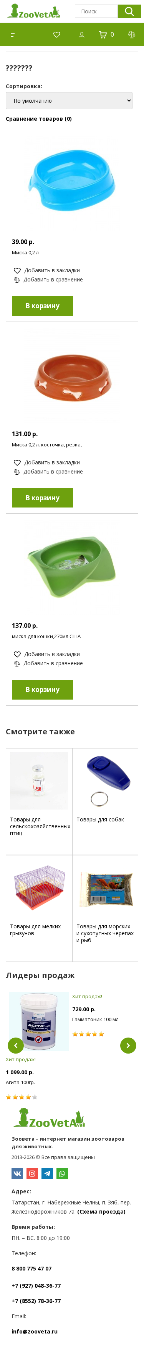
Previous (16, 1046)
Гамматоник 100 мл (95, 1019)
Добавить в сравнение (52, 279)
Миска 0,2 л (25, 252)
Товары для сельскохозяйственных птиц (40, 826)
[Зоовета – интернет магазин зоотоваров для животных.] (72, 1118)
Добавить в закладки (51, 270)
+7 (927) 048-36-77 (36, 1285)
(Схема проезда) (101, 1211)
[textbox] (96, 11)
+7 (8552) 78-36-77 (36, 1300)
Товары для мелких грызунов (35, 930)
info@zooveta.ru (35, 1331)
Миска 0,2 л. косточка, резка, (47, 444)
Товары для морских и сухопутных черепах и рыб (105, 933)
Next (128, 1046)
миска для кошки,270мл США (46, 636)
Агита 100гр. (20, 1082)
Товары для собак (100, 819)
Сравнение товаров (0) (39, 118)
